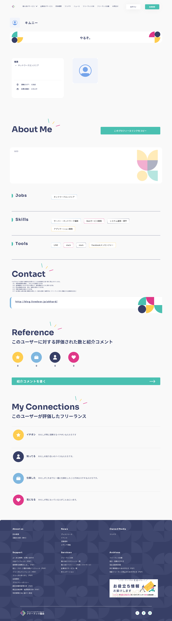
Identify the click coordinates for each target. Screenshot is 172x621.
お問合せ (115, 6)
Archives (115, 552)
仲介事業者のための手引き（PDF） (122, 568)
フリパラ (68, 6)
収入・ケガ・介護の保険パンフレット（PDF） (30, 568)
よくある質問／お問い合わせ (23, 558)
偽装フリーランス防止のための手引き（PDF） (127, 572)
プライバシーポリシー (21, 582)
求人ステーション (67, 572)
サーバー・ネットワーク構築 (66, 221)
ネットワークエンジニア (64, 196)
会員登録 (152, 7)
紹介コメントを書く (31, 381)
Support (17, 552)
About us (18, 529)
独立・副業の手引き (117, 561)
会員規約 (16, 579)
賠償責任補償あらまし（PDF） (24, 565)
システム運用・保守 (118, 221)
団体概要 (59, 6)
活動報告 (64, 541)
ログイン (133, 7)
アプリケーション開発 (63, 229)
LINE (56, 245)
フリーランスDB (67, 558)
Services (66, 552)
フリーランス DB (88, 6)
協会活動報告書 (115, 565)
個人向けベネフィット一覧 (71, 561)
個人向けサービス (29, 6)
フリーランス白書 (103, 6)
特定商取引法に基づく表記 (22, 593)
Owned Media (118, 529)
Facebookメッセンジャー (102, 245)
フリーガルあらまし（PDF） (23, 575)
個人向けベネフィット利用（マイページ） (76, 565)
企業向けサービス (46, 6)
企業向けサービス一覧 (69, 568)
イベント (64, 538)
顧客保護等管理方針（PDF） (23, 586)
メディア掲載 (66, 545)
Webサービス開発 (94, 221)
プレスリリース (66, 534)
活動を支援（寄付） (20, 538)
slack (68, 245)
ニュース (77, 6)
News (64, 529)
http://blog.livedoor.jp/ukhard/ (36, 301)
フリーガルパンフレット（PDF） (25, 572)
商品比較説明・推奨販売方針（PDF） (26, 589)
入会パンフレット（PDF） (22, 561)
